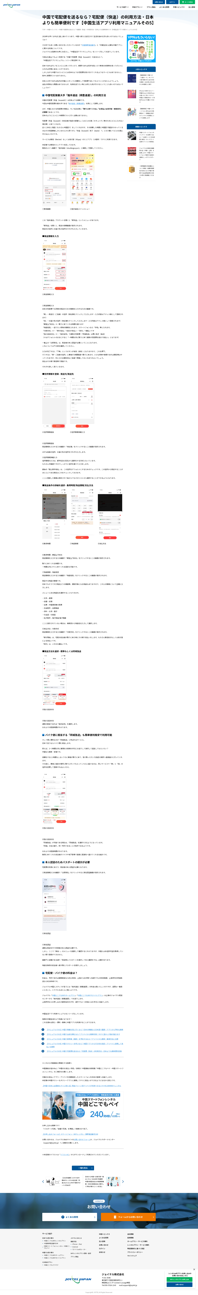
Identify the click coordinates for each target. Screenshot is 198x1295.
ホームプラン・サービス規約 (137, 1241)
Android (75, 1247)
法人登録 (191, 7)
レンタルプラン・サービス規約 (138, 1245)
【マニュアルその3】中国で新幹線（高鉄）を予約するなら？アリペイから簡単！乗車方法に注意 (82, 1039)
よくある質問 (164, 7)
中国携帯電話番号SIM (51, 1243)
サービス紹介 (122, 7)
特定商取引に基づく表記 (135, 1248)
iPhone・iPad (77, 1244)
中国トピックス (179, 7)
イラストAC (64, 1154)
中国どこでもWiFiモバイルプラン (90, 995)
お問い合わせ (159, 2)
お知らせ (102, 1252)
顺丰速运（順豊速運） (76, 103)
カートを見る (189, 2)
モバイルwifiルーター (79, 1249)
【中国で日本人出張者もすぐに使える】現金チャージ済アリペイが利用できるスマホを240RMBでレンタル (81, 1085)
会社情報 (130, 1234)
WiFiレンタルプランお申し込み (179, 1279)
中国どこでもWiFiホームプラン (63, 995)
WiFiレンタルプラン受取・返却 (81, 1253)
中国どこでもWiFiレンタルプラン (55, 1241)
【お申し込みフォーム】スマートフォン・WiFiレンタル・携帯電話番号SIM (70, 1134)
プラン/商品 (151, 7)
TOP (43, 29)
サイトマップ (132, 1256)
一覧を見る (83, 1168)
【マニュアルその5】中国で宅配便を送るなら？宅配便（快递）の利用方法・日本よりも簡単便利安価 (84, 1051)
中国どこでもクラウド (51, 1265)
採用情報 (130, 1238)
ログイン (172, 2)
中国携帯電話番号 (88, 45)
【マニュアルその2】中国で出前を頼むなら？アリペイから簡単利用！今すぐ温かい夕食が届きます (83, 1034)
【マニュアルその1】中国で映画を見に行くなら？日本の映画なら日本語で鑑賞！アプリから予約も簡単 (84, 1029)
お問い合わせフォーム (82, 1139)
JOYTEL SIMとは (76, 1238)
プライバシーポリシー (135, 1252)
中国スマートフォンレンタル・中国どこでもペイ (57, 1247)
